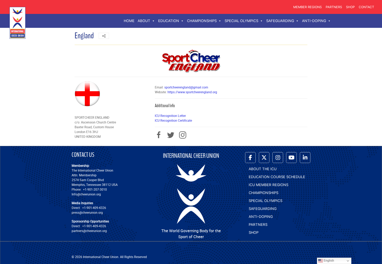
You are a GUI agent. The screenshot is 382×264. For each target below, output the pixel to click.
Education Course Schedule (277, 177)
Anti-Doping (261, 216)
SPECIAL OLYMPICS (241, 21)
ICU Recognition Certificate (173, 120)
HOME (129, 21)
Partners (334, 7)
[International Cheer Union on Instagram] (277, 157)
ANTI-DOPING (314, 21)
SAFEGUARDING (280, 21)
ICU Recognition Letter (170, 116)
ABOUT (144, 21)
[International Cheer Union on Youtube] (291, 157)
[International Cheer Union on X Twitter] (264, 157)
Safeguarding (263, 209)
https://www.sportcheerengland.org (192, 92)
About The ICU (263, 169)
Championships (263, 193)
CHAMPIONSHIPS (202, 21)
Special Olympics (265, 201)
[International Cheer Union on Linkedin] (305, 157)
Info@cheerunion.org (86, 194)
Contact (366, 7)
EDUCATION (168, 21)
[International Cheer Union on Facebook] (250, 157)
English (328, 260)
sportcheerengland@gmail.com (186, 87)
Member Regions (307, 7)
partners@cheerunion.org (89, 231)
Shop (350, 7)
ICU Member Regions (268, 185)
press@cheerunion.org (87, 212)
